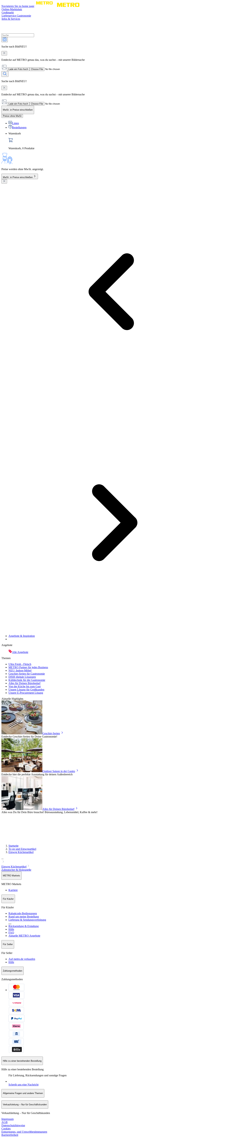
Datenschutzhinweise (13, 1125)
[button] (113, 860)
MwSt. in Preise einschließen (18, 177)
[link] (116, 141)
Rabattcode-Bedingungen (22, 913)
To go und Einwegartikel (22, 848)
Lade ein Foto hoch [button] (18, 69)
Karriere (13, 890)
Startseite (13, 845)
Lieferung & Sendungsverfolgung (27, 919)
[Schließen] (4, 181)
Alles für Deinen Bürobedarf (24, 683)
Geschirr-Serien (51, 733)
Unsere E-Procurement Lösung (25, 692)
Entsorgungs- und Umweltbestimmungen (24, 1131)
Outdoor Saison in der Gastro (58, 771)
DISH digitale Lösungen (22, 676)
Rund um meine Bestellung (23, 916)
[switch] (12, 116)
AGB (4, 1122)
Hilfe (11, 929)
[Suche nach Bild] (4, 39)
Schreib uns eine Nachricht (23, 1084)
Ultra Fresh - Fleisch (19, 664)
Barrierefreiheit (9, 1134)
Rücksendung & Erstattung (23, 926)
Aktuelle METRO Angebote (24, 935)
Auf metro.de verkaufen (21, 958)
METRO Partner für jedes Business (28, 667)
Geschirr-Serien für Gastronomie (26, 673)
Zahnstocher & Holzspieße (16, 869)
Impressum (7, 1119)
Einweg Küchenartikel (21, 852)
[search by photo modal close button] (4, 53)
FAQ (11, 932)
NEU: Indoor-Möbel (19, 670)
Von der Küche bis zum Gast (24, 686)
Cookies (6, 1128)
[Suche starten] (4, 74)
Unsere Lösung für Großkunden (26, 689)
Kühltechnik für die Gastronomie (26, 680)
